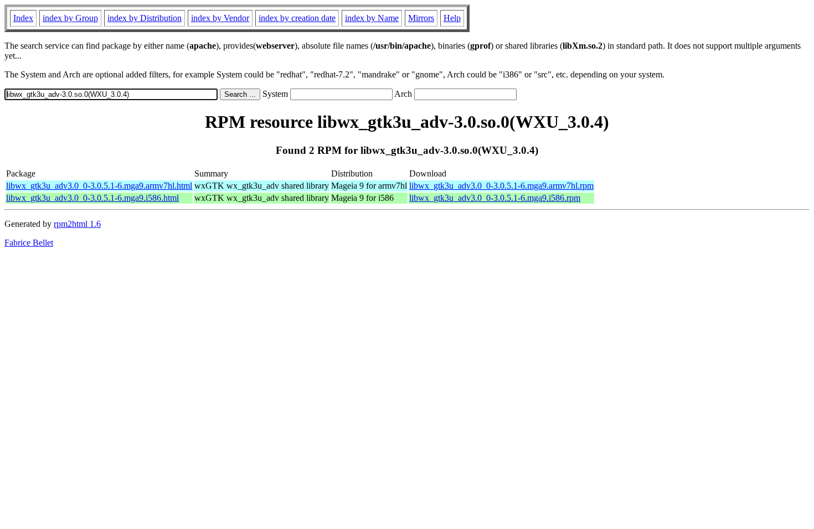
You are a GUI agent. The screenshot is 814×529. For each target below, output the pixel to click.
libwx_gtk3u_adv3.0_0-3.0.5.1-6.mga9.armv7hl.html (99, 185)
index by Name (372, 18)
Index (23, 18)
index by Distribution (144, 18)
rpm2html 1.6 (77, 224)
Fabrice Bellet (28, 242)
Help (452, 18)
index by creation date (297, 18)
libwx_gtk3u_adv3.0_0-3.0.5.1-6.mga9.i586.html (92, 198)
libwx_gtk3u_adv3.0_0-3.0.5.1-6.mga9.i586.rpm (494, 198)
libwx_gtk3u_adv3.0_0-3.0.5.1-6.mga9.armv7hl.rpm (501, 185)
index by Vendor (220, 18)
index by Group (70, 18)
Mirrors (421, 18)
